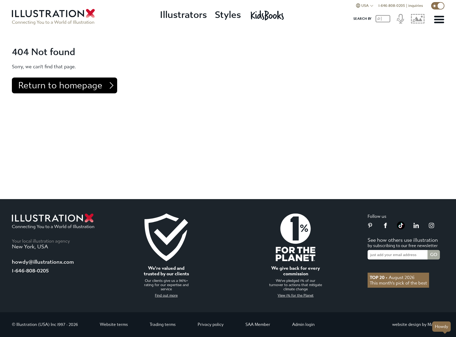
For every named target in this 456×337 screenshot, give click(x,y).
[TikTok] (401, 227)
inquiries (415, 5)
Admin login (303, 324)
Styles (228, 15)
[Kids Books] (268, 15)
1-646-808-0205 (391, 5)
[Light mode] (437, 6)
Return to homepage (60, 85)
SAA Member (257, 324)
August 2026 (392, 277)
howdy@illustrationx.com (43, 262)
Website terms (114, 324)
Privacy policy (211, 324)
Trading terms (163, 324)
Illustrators (183, 15)
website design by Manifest (418, 324)
